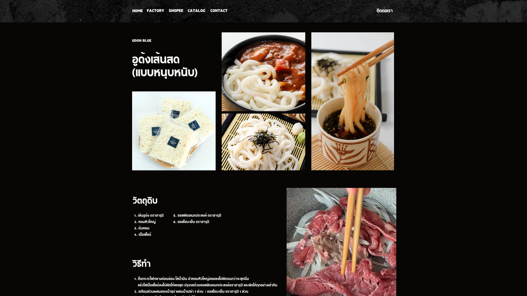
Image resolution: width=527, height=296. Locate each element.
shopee (176, 11)
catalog (196, 11)
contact (219, 11)
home (137, 11)
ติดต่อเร (384, 11)
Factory (155, 11)
